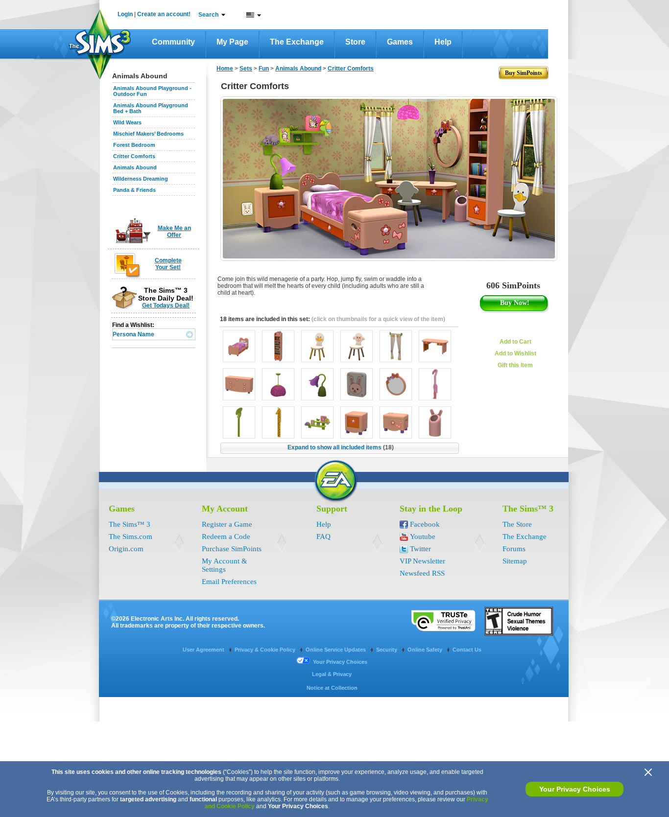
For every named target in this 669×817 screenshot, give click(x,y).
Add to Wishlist (515, 353)
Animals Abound (135, 167)
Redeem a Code (226, 536)
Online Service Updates (336, 650)
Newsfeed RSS (422, 573)
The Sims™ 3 (129, 524)
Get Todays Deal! (166, 305)
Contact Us (467, 650)
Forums (514, 549)
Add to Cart (515, 341)
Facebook (425, 524)
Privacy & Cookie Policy (266, 650)
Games (400, 42)
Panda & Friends (134, 190)
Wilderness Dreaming (140, 179)
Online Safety (425, 650)
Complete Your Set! (168, 264)
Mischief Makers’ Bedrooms (148, 134)
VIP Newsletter (422, 561)
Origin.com (126, 549)
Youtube (422, 536)
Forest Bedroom (134, 145)
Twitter (420, 549)
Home (224, 68)
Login (125, 14)
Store (355, 42)
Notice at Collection (332, 688)
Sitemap (514, 561)
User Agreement (204, 650)
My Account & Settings (224, 565)
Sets (245, 68)
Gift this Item (515, 365)
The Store (517, 524)
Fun (264, 68)
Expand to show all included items (340, 447)
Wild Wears (127, 122)
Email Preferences (229, 581)
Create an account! (164, 14)
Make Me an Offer (174, 231)
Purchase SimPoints (232, 549)
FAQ (323, 536)
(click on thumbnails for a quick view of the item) (378, 319)
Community (173, 42)
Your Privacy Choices (574, 789)
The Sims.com (130, 536)
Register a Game (227, 524)
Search (208, 14)
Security (387, 650)
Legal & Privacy (332, 674)
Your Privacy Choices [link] (340, 662)
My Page (232, 42)
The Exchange (297, 42)
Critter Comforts (134, 156)
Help (443, 42)
